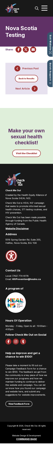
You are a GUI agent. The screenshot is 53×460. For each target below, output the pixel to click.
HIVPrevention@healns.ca (26, 279)
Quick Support (50, 72)
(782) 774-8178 (20, 276)
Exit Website (50, 43)
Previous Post (30, 68)
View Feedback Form (18, 404)
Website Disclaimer (17, 228)
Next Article (22, 88)
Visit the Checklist (26, 153)
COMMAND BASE (26, 439)
